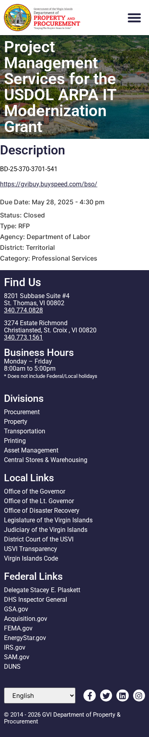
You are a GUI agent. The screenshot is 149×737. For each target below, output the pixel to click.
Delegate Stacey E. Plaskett (42, 590)
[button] (134, 17)
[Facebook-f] (89, 695)
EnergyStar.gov (25, 638)
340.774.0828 (23, 310)
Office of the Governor (34, 491)
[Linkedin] (122, 695)
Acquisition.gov (25, 618)
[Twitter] (106, 695)
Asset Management (31, 450)
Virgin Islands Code (31, 558)
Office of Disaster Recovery (41, 510)
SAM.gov (16, 657)
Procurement (22, 412)
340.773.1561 (23, 337)
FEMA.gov (18, 628)
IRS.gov (14, 647)
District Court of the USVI (39, 539)
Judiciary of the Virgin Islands (45, 529)
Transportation (24, 431)
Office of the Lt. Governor (39, 501)
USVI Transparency (30, 549)
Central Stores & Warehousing (45, 460)
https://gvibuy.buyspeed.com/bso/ (48, 184)
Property (15, 421)
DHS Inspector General (35, 599)
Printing (15, 441)
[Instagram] (139, 695)
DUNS (12, 666)
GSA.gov (16, 609)
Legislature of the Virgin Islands (48, 520)
